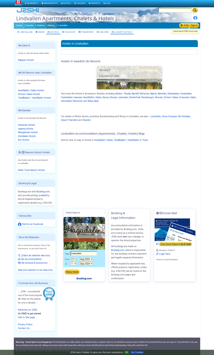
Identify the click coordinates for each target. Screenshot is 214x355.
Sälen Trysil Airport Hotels (31, 170)
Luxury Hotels (123, 32)
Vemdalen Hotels (27, 136)
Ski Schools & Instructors (34, 262)
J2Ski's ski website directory (35, 255)
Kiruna (105, 97)
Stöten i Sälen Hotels (29, 94)
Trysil (145, 140)
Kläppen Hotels (26, 60)
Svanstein (184, 97)
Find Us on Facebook (32, 224)
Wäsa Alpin (93, 101)
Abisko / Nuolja (123, 93)
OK (126, 352)
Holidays (69, 32)
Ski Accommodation (31, 259)
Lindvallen (25, 32)
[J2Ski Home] (27, 12)
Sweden (30, 25)
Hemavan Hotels (26, 125)
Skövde (159, 97)
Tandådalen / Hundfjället (126, 140)
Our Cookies (137, 352)
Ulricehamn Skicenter (72, 101)
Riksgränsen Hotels (28, 132)
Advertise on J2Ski (27, 309)
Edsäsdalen (173, 93)
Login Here (164, 253)
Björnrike (162, 93)
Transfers (87, 32)
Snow (41, 32)
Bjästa (153, 93)
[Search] (195, 10)
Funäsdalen (186, 93)
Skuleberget (147, 97)
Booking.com (43, 191)
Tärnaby (103, 70)
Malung (51, 25)
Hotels (19, 25)
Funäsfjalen (67, 97)
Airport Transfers (69, 120)
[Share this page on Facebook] (195, 19)
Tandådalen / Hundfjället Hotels (34, 97)
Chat (108, 3)
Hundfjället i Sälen (92, 97)
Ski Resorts (32, 3)
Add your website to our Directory (35, 270)
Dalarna (40, 25)
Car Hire (104, 32)
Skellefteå (134, 97)
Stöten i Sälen (171, 97)
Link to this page (26, 317)
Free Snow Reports (175, 244)
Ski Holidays (184, 116)
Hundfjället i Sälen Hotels (31, 90)
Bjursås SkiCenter (140, 93)
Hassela (78, 97)
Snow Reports (51, 3)
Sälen (193, 97)
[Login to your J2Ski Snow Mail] (174, 229)
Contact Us (24, 328)
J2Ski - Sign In (190, 25)
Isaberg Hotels (25, 128)
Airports (95, 3)
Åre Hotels (23, 140)
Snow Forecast (169, 116)
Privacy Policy (25, 324)
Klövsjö (113, 97)
